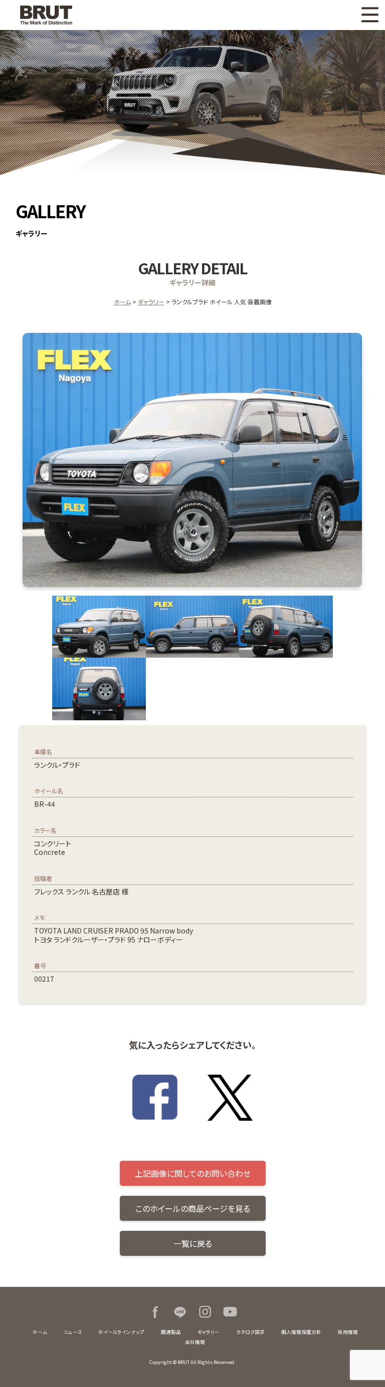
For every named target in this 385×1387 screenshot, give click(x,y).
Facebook (154, 1311)
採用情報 (348, 1331)
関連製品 (171, 1331)
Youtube (230, 1311)
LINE (179, 1311)
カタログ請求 (250, 1331)
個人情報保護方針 (301, 1331)
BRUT (62, 15)
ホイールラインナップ (121, 1331)
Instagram (205, 1311)
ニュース (73, 1331)
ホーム (122, 301)
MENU (370, 15)
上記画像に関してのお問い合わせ (193, 1173)
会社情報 (195, 1341)
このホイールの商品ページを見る (192, 1208)
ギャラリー (151, 301)
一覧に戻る (192, 1243)
